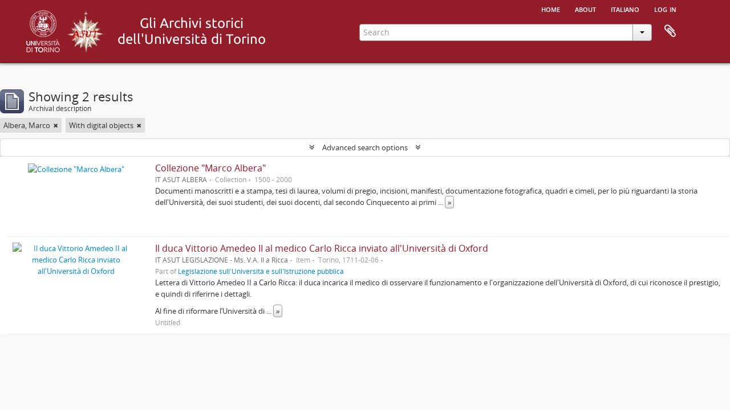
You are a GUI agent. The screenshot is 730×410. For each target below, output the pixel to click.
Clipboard (670, 31)
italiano (625, 8)
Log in (665, 8)
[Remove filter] (56, 125)
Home (550, 8)
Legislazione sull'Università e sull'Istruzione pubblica (261, 271)
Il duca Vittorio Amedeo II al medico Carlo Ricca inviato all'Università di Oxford (321, 248)
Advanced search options (365, 147)
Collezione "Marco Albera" (210, 168)
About (585, 8)
